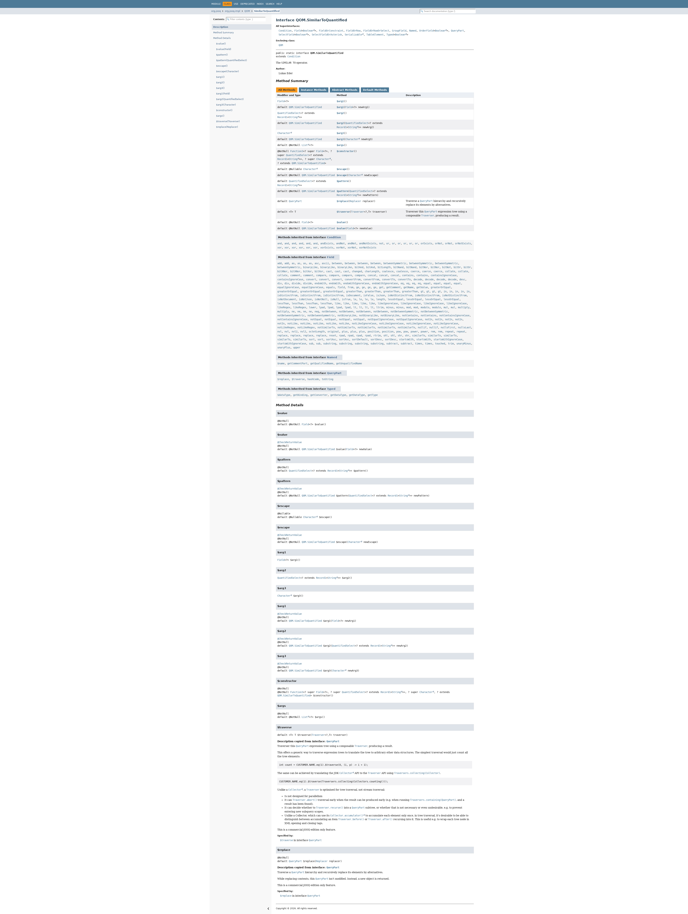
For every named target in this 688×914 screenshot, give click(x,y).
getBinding (300, 395)
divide (296, 283)
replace (282, 335)
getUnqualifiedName (349, 363)
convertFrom (352, 279)
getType (373, 395)
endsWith (320, 283)
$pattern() (222, 54)
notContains (410, 315)
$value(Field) (223, 49)
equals (330, 287)
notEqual (316, 319)
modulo (425, 307)
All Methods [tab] (286, 89)
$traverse (343, 211)
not (381, 243)
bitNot (446, 267)
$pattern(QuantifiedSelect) (231, 60)
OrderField (426, 30)
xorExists (326, 247)
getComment (393, 287)
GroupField (399, 30)
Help (279, 4)
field (341, 287)
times (418, 343)
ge (357, 287)
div (279, 283)
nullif (422, 327)
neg (317, 311)
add (279, 263)
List (304, 145)
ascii (325, 263)
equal (427, 283)
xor (279, 247)
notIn (428, 319)
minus (389, 307)
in (445, 291)
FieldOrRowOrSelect (376, 30)
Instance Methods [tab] (313, 89)
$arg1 (340, 101)
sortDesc (376, 339)
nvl (279, 331)
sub (311, 343)
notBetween (329, 311)
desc (462, 279)
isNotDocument (286, 299)
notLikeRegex (286, 327)
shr (400, 335)
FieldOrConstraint (331, 30)
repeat (449, 331)
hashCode (313, 379)
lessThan (283, 303)
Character (283, 133)
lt (354, 307)
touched (440, 343)
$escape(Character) (227, 71)
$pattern (342, 181)
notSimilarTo (326, 327)
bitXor (307, 271)
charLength (372, 271)
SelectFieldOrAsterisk (327, 34)
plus (345, 331)
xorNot (340, 247)
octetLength (317, 331)
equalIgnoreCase (288, 287)
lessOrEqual (395, 299)
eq (402, 283)
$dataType (283, 395)
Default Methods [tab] (375, 89)
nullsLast (464, 327)
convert (311, 279)
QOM (247, 11)
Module (216, 4)
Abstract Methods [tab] (344, 89)
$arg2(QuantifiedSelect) (230, 99)
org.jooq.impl (232, 11)
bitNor (423, 267)
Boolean (308, 30)
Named (412, 30)
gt (422, 291)
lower (312, 307)
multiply (463, 307)
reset (332, 335)
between (337, 263)
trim (451, 343)
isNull (334, 299)
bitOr (457, 267)
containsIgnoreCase (444, 275)
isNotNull (321, 299)
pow (398, 331)
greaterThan (354, 291)
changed (357, 271)
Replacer (355, 201)
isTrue (346, 299)
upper (296, 347)
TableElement (375, 34)
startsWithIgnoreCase (448, 339)
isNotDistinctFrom (400, 295)
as (293, 263)
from (350, 287)
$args (340, 145)
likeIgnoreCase (388, 303)
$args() (220, 115)
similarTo (418, 335)
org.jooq (216, 11)
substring (329, 343)
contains (408, 275)
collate (450, 271)
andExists (326, 243)
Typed (390, 34)
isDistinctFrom (287, 295)
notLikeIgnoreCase (364, 323)
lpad (322, 307)
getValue (422, 287)
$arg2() (220, 82)
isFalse (368, 295)
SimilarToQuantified (267, 11)
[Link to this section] (310, 81)
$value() (221, 43)
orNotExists (463, 243)
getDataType (338, 395)
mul (446, 307)
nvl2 (294, 331)
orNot (438, 243)
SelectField (286, 34)
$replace (342, 201)
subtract (392, 343)
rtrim (377, 335)
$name (281, 363)
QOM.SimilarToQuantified (305, 107)
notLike (292, 323)
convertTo (388, 279)
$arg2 (340, 113)
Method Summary (223, 32)
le (354, 299)
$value (341, 222)
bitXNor (282, 271)
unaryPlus (283, 347)
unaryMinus (464, 343)
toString (327, 379)
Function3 (296, 151)
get (381, 287)
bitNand (398, 267)
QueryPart (457, 30)
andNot (340, 243)
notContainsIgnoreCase (454, 315)
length (380, 299)
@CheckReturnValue (289, 442)
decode (418, 279)
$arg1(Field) (223, 93)
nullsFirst (448, 327)
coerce (415, 271)
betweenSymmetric (394, 263)
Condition (285, 30)
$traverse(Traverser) (228, 121)
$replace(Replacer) (227, 127)
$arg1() (220, 77)
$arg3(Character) (226, 104)
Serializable (353, 34)
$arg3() (220, 88)
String (293, 117)
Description (220, 27)
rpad (342, 335)
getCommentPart (297, 363)
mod (408, 307)
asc (317, 263)
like (337, 303)
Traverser (357, 211)
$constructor (345, 151)
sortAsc (331, 339)
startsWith (406, 339)
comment (295, 275)
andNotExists (367, 243)
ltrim (379, 307)
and (279, 243)
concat (372, 275)
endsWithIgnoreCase (356, 283)
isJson (380, 295)
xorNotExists (367, 247)
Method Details (222, 38)
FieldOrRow (353, 30)
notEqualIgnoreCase (380, 319)
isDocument (353, 295)
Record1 (282, 117)
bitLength (384, 267)
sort (312, 339)
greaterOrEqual (441, 287)
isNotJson (305, 299)
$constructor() (224, 110)
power (414, 331)
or (387, 243)
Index (260, 4)
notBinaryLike (347, 315)
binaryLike (310, 267)
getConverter (319, 395)
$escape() (222, 65)
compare (321, 275)
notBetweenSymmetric (404, 311)
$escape (342, 169)
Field (298, 30)
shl (385, 335)
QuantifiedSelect (288, 113)
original (333, 331)
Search (270, 4)
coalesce (387, 271)
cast (329, 271)
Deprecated (247, 4)
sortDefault (360, 339)
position (373, 331)
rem (433, 331)
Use (236, 4)
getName (408, 287)
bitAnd (359, 267)
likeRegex (283, 307)
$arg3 (340, 133)
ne (293, 311)
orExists (426, 243)
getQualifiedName (321, 363)
